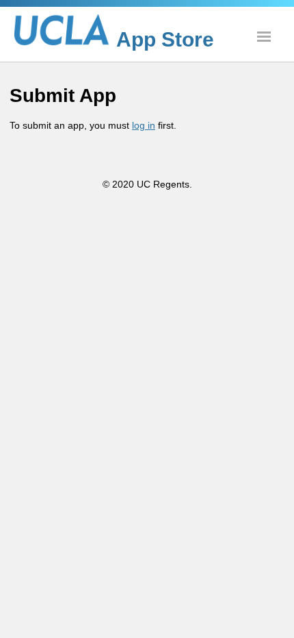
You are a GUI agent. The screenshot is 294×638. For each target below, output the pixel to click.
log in (143, 125)
